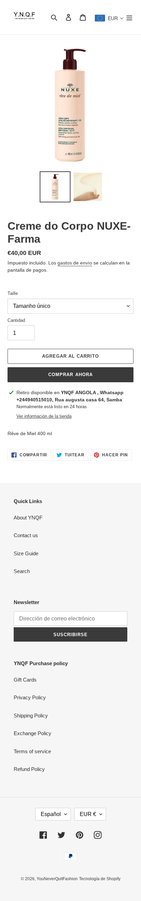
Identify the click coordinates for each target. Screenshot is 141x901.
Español (51, 814)
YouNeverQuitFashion (57, 878)
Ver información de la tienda (44, 416)
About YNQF (28, 517)
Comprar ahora (70, 374)
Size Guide (26, 553)
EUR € (88, 814)
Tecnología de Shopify (99, 878)
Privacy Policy (30, 697)
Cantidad (16, 320)
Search (22, 571)
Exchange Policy (32, 733)
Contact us (26, 535)
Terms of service (32, 751)
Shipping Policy (31, 715)
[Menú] (129, 17)
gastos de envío (74, 263)
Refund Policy (29, 769)
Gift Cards (25, 680)
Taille (13, 293)
